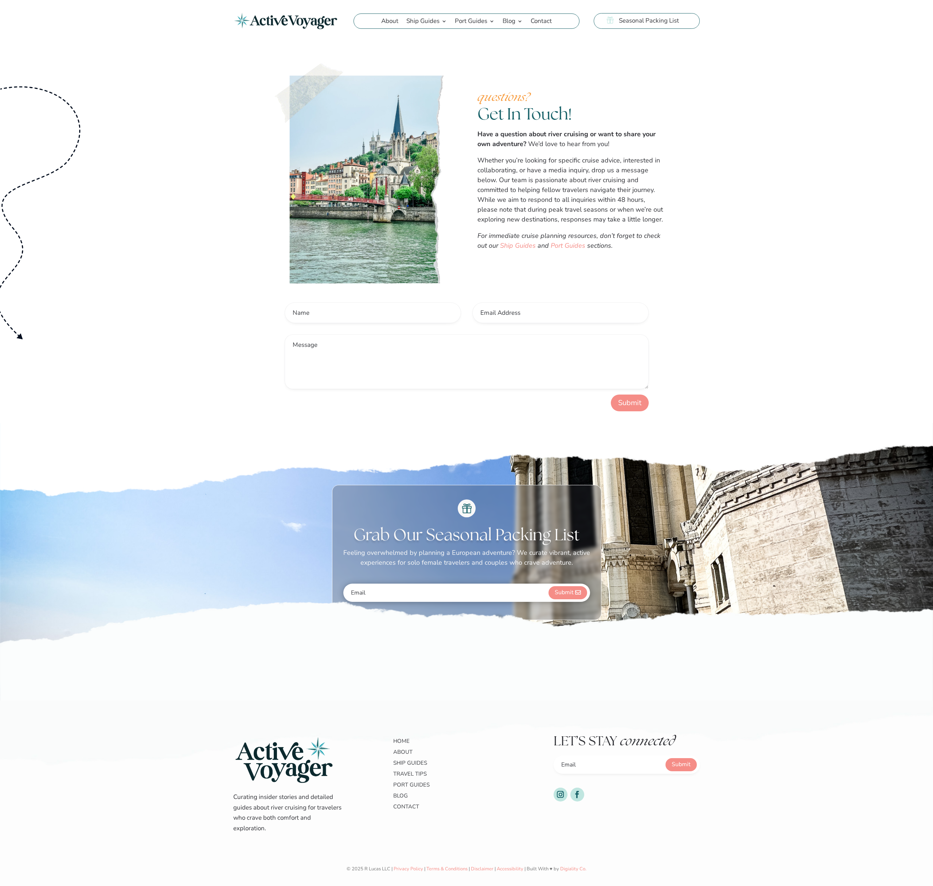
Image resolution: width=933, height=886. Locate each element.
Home (401, 741)
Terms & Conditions (447, 869)
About (389, 22)
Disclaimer (482, 869)
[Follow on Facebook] (577, 794)
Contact (541, 22)
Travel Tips (410, 773)
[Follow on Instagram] (560, 794)
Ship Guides (423, 22)
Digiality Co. (573, 869)
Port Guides (471, 22)
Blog (509, 22)
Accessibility (510, 869)
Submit (629, 403)
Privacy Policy (408, 869)
